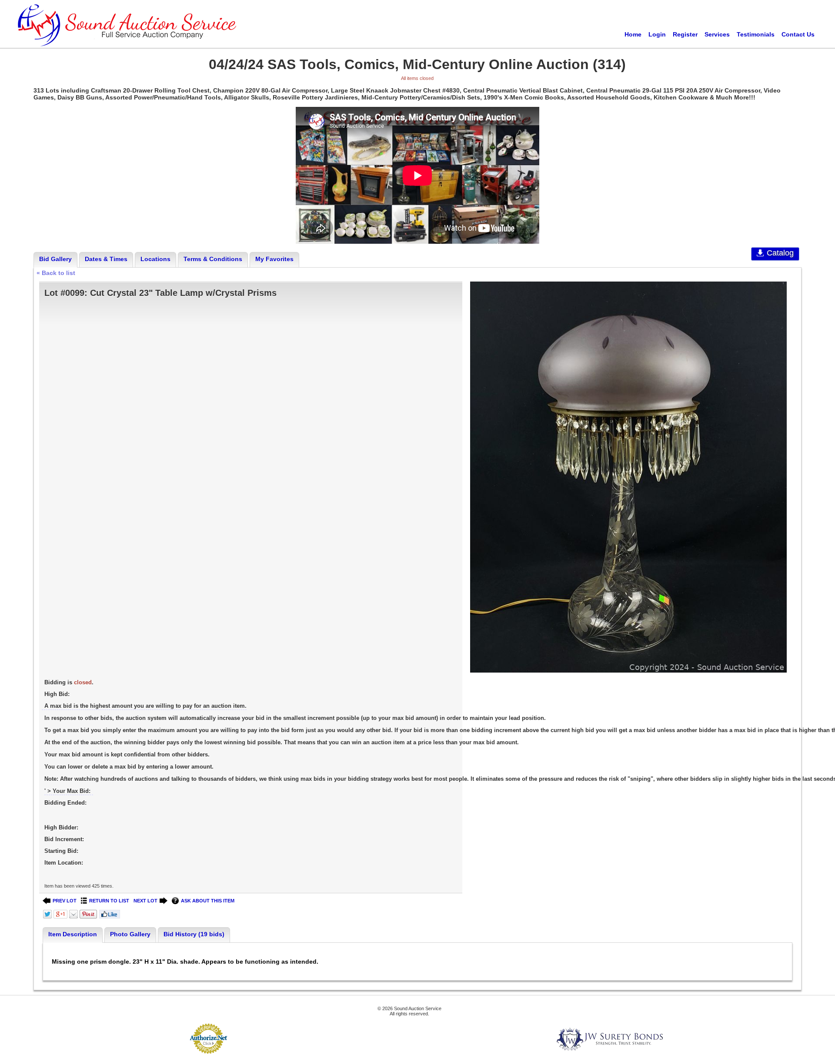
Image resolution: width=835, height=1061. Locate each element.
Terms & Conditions (213, 258)
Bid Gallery (55, 258)
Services (717, 34)
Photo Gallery (130, 934)
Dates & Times (106, 258)
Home (633, 34)
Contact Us (798, 34)
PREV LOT (65, 900)
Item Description (72, 934)
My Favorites (274, 258)
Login (657, 34)
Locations (155, 258)
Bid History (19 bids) (194, 934)
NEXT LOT (145, 900)
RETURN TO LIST (109, 900)
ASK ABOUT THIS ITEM (207, 900)
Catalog (780, 253)
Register (685, 34)
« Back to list (56, 272)
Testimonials (756, 34)
